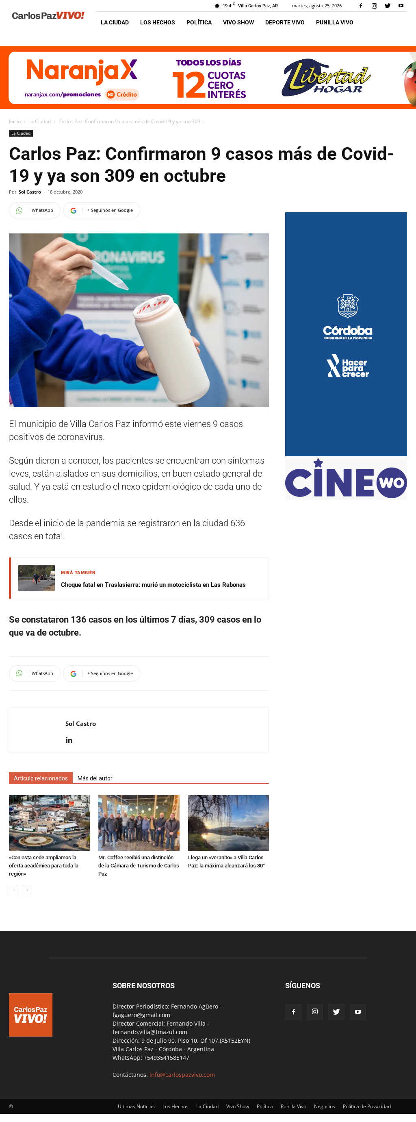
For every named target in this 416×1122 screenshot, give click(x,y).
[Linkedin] (72, 740)
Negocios (324, 1106)
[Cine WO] (346, 496)
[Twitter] (387, 5)
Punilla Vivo (334, 22)
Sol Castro (30, 192)
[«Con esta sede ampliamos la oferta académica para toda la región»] (49, 823)
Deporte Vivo (285, 22)
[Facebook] (361, 5)
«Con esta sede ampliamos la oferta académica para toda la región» (43, 865)
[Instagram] (374, 5)
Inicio (15, 121)
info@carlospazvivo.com (182, 1074)
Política (199, 22)
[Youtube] (401, 5)
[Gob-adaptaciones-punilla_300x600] (346, 454)
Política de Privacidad (367, 1106)
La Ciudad (115, 22)
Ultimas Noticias (136, 1106)
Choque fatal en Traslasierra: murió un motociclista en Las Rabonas (153, 584)
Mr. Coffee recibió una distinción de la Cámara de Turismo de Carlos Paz (138, 865)
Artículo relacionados (41, 778)
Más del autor (95, 778)
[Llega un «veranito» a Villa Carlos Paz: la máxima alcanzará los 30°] (228, 823)
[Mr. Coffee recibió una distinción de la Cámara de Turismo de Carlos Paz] (138, 823)
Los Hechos (157, 22)
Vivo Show (238, 22)
